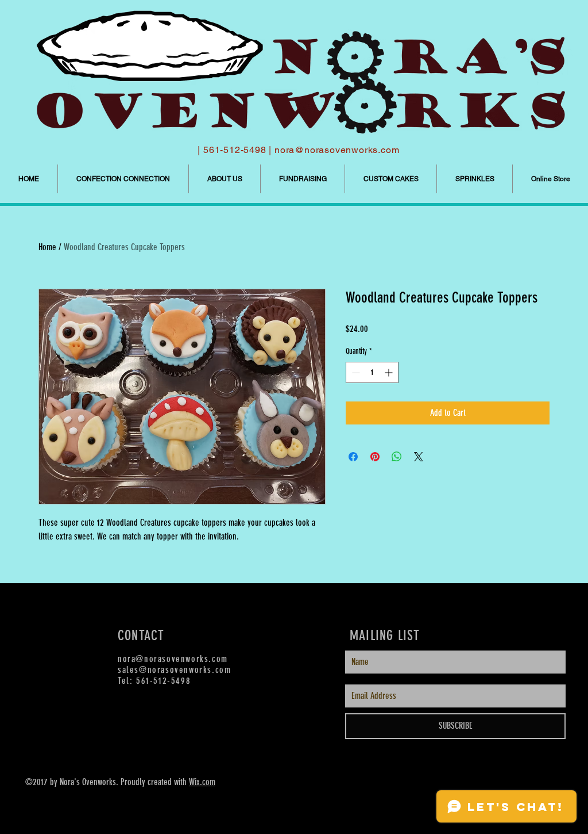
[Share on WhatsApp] (397, 457)
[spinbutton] (372, 372)
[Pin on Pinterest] (375, 457)
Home (47, 247)
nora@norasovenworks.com (336, 149)
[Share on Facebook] (353, 457)
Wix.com (202, 781)
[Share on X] (418, 457)
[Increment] (389, 372)
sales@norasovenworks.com (174, 669)
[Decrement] (354, 372)
